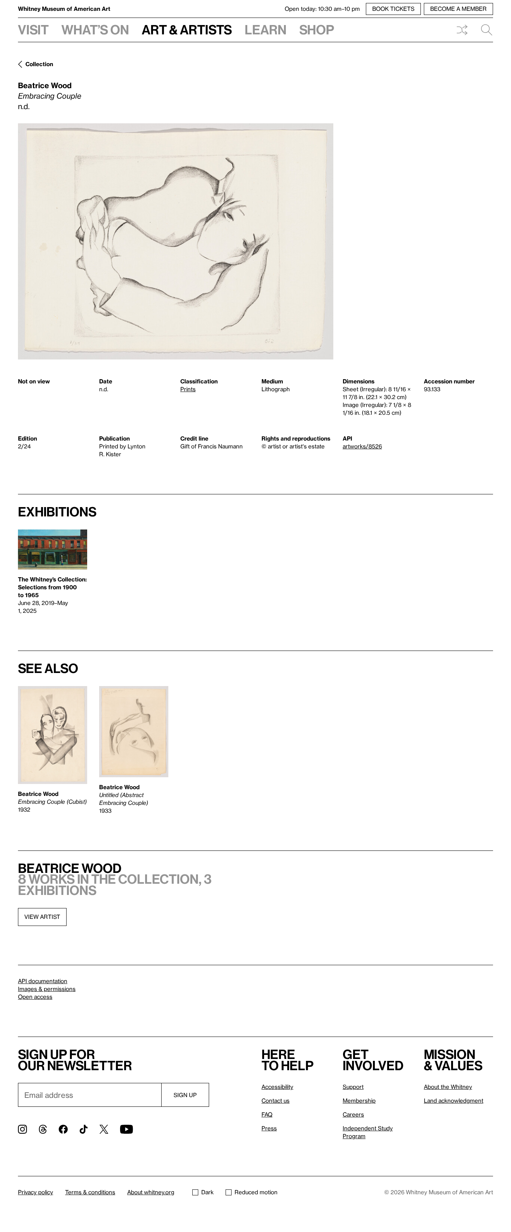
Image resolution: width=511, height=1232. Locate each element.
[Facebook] (63, 1129)
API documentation (42, 981)
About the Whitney (448, 1086)
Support (353, 1086)
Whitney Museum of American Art (64, 8)
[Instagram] (22, 1129)
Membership (359, 1100)
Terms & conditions (90, 1192)
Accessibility (277, 1086)
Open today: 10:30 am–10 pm (322, 8)
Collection (39, 64)
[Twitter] (104, 1129)
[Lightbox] (175, 241)
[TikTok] (84, 1129)
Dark (207, 1192)
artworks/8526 (362, 446)
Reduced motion (256, 1192)
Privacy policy (35, 1192)
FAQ (266, 1114)
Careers (353, 1114)
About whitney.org (150, 1192)
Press (269, 1128)
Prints (188, 389)
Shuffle (462, 30)
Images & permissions (47, 988)
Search (483, 30)
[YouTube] (126, 1129)
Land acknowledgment (453, 1100)
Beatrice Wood (44, 85)
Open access (35, 996)
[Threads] (43, 1129)
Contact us (275, 1100)
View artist (42, 916)
